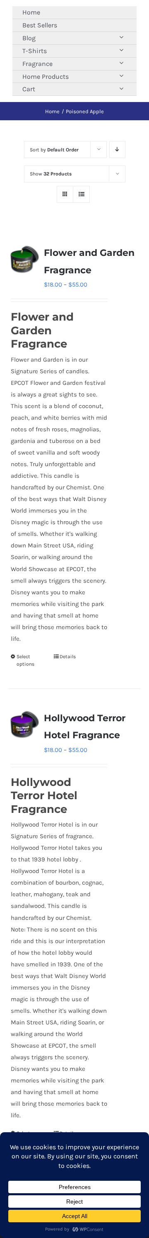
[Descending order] (117, 149)
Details (68, 656)
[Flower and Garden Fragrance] (23, 259)
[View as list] (81, 194)
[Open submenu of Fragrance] (121, 63)
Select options (25, 660)
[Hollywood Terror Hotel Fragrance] (23, 725)
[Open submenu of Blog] (121, 37)
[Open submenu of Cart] (121, 88)
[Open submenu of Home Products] (121, 76)
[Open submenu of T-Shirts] (121, 50)
